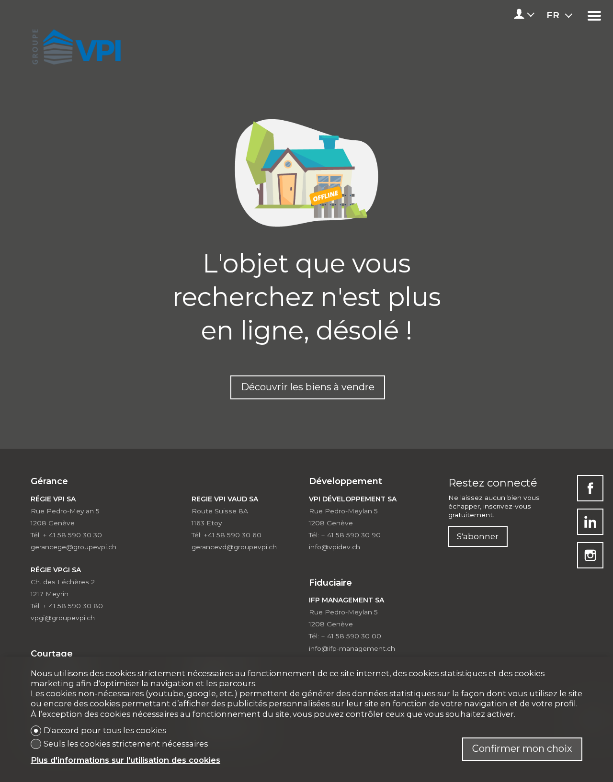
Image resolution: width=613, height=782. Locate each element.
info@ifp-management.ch (352, 648)
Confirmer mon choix (522, 748)
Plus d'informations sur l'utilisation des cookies (125, 760)
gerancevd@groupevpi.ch (234, 547)
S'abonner (478, 536)
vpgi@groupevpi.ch (63, 618)
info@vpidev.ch (334, 547)
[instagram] (590, 555)
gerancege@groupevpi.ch (73, 547)
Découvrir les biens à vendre (308, 387)
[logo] (74, 44)
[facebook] (590, 488)
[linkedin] (590, 522)
